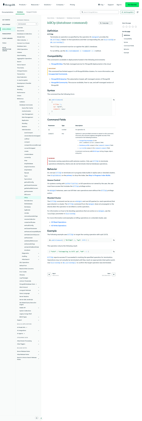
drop (25, 160)
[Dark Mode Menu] (137, 12)
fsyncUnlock (28, 179)
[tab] (20, 11)
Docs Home (50, 18)
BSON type (96, 151)
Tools (4, 43)
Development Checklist (24, 83)
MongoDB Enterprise (58, 79)
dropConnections (29, 166)
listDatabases (28, 204)
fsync (26, 176)
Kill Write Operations (58, 226)
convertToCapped (29, 148)
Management (6, 33)
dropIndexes (28, 170)
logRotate (27, 210)
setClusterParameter (30, 228)
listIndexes (27, 207)
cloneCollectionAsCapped (32, 136)
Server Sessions (24, 296)
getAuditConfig (29, 182)
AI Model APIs (21, 327)
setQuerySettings (29, 244)
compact (27, 142)
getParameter (28, 191)
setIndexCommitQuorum (31, 234)
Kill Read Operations (58, 222)
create (26, 151)
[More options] (111, 23)
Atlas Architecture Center (6, 49)
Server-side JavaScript (26, 299)
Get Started (132, 5)
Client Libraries (7, 38)
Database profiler (84, 145)
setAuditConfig (28, 225)
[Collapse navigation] (41, 418)
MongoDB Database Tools (27, 284)
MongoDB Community (59, 82)
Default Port (23, 265)
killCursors (27, 194)
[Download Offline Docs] (36, 418)
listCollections (28, 200)
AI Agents (20, 333)
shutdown (27, 250)
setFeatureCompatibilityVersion (32, 231)
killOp (26, 197)
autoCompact (28, 132)
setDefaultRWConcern (31, 241)
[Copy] (113, 99)
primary (69, 175)
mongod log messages (86, 140)
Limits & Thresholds (25, 281)
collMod (26, 139)
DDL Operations (24, 262)
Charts (19, 95)
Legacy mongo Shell (26, 314)
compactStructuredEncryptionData (32, 145)
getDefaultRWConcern (31, 188)
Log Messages (24, 278)
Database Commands (73, 18)
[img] (123, 26)
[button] (101, 4)
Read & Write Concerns (27, 268)
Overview (20, 27)
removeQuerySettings (31, 216)
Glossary (22, 275)
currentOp (27, 157)
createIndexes (28, 154)
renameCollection (29, 219)
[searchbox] (99, 12)
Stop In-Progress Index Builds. (100, 175)
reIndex (26, 213)
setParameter (28, 238)
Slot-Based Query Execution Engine (28, 303)
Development (61, 18)
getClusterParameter (30, 185)
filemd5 (26, 173)
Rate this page (126, 23)
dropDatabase (28, 163)
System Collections (25, 311)
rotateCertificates (29, 222)
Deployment (6, 24)
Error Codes (23, 271)
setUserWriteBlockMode (31, 247)
